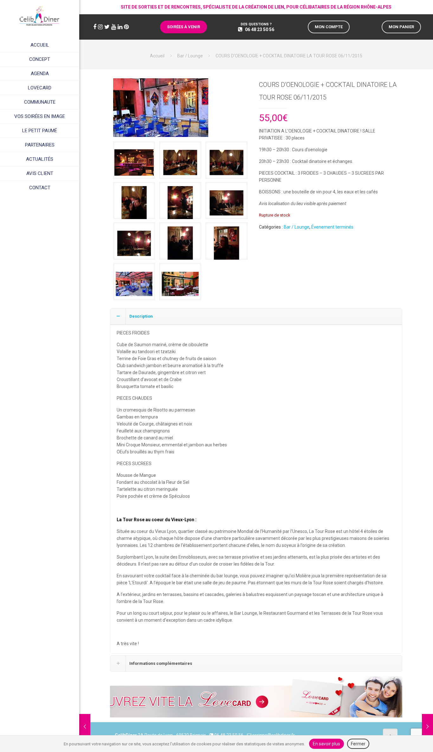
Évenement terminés (332, 227)
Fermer (358, 743)
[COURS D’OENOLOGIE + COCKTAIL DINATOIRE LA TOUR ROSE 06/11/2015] (134, 162)
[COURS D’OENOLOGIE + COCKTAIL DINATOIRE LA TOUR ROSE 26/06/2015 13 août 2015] (84, 726)
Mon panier (401, 26)
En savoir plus (326, 743)
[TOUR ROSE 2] (160, 110)
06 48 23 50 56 (259, 29)
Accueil (157, 55)
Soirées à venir (183, 26)
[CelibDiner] (39, 16)
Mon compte (329, 26)
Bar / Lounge (190, 55)
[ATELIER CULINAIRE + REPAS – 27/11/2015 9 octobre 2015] (427, 726)
